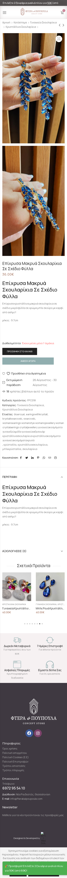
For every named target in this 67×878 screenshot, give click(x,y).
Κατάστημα (20, 22)
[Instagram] (38, 733)
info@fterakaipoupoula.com (26, 798)
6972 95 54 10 (13, 788)
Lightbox (59, 39)
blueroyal (19, 414)
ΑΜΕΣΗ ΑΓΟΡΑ (28, 360)
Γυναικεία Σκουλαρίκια (43, 22)
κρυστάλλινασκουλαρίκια (32, 444)
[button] (24, 623)
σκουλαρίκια (29, 449)
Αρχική (6, 22)
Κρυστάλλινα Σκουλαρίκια (21, 26)
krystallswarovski (12, 418)
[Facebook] (29, 733)
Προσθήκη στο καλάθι (19, 351)
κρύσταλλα (10, 444)
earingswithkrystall (37, 414)
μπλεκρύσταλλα (11, 449)
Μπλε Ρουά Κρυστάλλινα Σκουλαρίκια (40, 608)
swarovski (29, 418)
